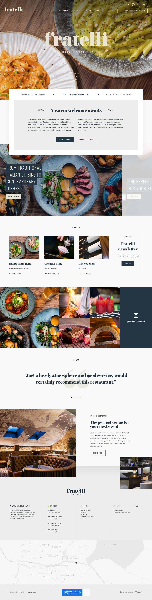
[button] (71, 397)
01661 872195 (142, 5)
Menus (65, 11)
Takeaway (124, 11)
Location (87, 11)
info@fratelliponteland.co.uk (123, 512)
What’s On (55, 11)
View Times (126, 94)
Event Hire (76, 11)
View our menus (14, 196)
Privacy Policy (32, 592)
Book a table (139, 11)
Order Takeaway (86, 139)
